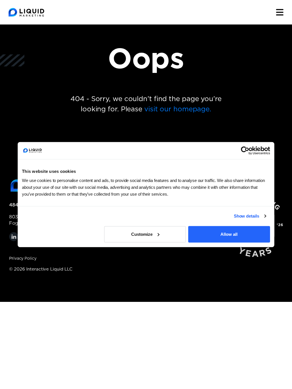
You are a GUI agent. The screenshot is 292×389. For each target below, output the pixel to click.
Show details (246, 216)
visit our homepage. (177, 109)
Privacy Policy (22, 259)
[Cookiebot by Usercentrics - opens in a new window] (245, 150)
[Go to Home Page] (26, 12)
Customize (142, 234)
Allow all (229, 234)
